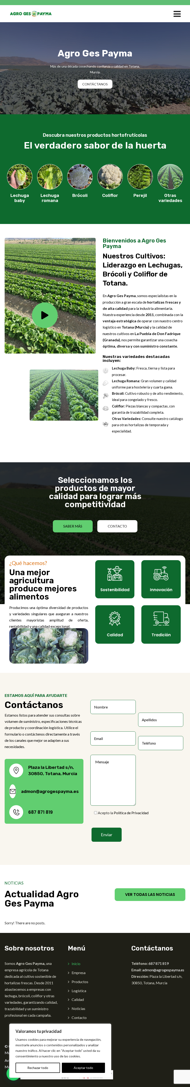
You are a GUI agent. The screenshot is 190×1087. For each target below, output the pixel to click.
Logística (79, 990)
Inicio (76, 963)
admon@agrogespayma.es (50, 791)
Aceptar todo (83, 1068)
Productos (80, 981)
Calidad (78, 999)
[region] (60, 1051)
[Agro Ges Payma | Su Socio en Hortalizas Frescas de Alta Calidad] (31, 13)
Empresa (79, 972)
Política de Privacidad (131, 813)
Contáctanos (95, 84)
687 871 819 (40, 812)
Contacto (79, 1017)
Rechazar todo (37, 1068)
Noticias (78, 1008)
